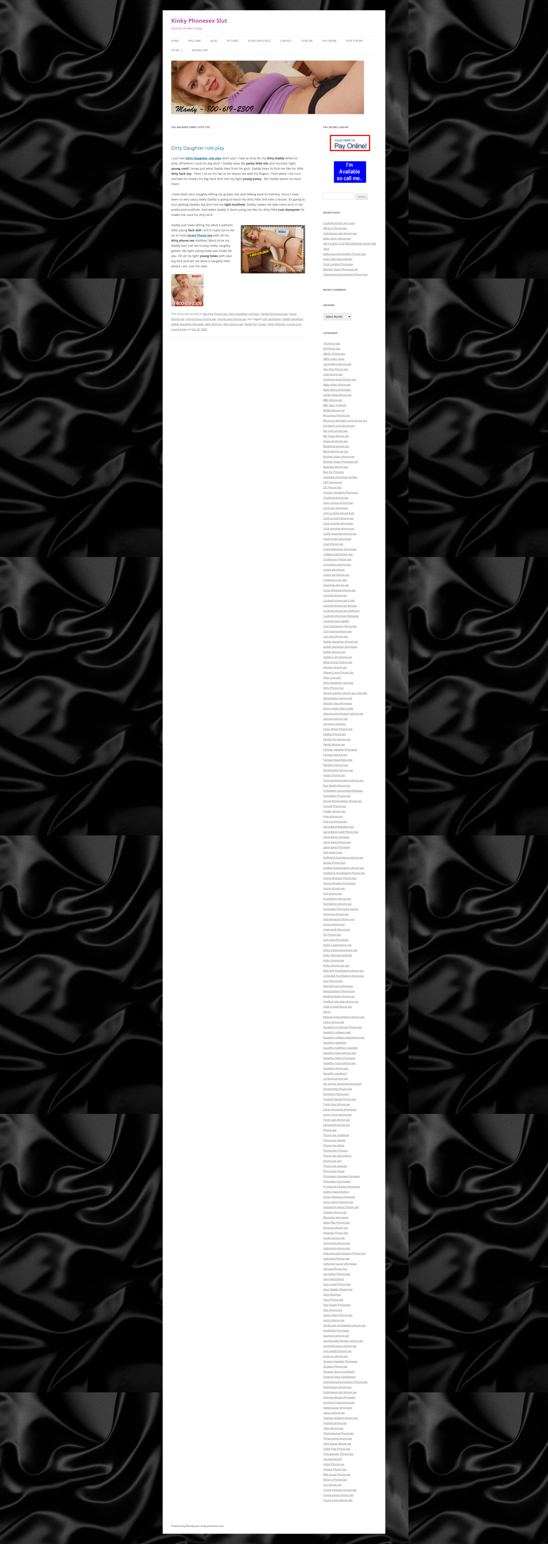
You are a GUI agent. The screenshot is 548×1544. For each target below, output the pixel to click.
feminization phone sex (338, 770)
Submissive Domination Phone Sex (345, 274)
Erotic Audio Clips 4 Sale (338, 708)
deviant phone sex (335, 667)
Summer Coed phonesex (339, 1402)
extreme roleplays (334, 724)
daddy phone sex (334, 652)
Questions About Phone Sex (341, 1207)
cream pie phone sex (336, 575)
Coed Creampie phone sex (340, 534)
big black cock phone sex (339, 426)
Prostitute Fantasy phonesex (341, 1186)
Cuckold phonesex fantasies (341, 616)
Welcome (194, 41)
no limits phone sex (335, 1078)
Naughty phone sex (335, 1068)
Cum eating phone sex (337, 631)
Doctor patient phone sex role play (345, 693)
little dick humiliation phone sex (343, 970)
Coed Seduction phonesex (340, 549)
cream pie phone (334, 570)
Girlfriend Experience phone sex (343, 857)
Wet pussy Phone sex (336, 1474)
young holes (179, 329)
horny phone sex (334, 888)
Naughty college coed (337, 1032)
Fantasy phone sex (335, 755)
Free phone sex (333, 816)
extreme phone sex (335, 719)
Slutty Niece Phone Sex (338, 1315)
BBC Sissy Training (334, 405)
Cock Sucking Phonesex (338, 264)
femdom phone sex (335, 765)
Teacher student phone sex (340, 1418)
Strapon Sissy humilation (339, 1371)
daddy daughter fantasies (187, 324)
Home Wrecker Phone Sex (339, 878)
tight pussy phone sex (337, 1443)
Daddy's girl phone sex (337, 657)
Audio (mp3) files (259, 41)
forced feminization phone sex (342, 801)
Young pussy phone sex (201, 319)
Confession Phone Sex (337, 559)
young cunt (294, 324)
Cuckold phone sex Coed (339, 223)
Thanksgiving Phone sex (338, 1433)
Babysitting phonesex (337, 390)
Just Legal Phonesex (335, 940)
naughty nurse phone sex (339, 1063)
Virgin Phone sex (333, 1464)
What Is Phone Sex (335, 228)
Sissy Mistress (332, 1294)
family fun (250, 324)
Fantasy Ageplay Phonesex (340, 749)
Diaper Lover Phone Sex (338, 672)
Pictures (232, 41)
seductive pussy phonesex (340, 1264)
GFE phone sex (332, 852)
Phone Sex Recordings (337, 1156)
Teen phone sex (333, 1428)
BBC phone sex (332, 400)
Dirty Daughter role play (197, 148)
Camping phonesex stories (340, 477)
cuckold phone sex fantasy (340, 605)
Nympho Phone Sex (336, 1094)
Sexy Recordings (333, 1279)
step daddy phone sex (337, 1351)
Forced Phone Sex (334, 806)
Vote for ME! (354, 41)
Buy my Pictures (333, 472)
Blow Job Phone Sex (335, 451)
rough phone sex (334, 1238)
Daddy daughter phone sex (340, 641)
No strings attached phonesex (342, 1084)
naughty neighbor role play (340, 1048)
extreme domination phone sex (343, 713)
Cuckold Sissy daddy (336, 621)
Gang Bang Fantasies (336, 837)
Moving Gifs (200, 50)
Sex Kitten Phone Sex (336, 1274)
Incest (262, 324)
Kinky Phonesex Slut (199, 20)
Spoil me (307, 41)
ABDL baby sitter (333, 359)
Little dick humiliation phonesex (343, 976)
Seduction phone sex (336, 1248)
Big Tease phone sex (336, 436)
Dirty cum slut (332, 677)
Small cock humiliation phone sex (344, 1325)
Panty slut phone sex (336, 1120)
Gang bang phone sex (337, 842)
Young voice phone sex (232, 319)
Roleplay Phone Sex (335, 1233)
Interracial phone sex (336, 929)
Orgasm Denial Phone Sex (339, 1099)
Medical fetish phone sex (339, 996)
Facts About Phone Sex (338, 729)
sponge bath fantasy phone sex (343, 1341)
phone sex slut (332, 1161)
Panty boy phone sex (336, 1104)
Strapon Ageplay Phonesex (340, 1361)
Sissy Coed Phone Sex (337, 1284)
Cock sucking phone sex (338, 518)
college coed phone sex (338, 554)
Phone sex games (334, 1140)
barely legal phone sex (337, 395)
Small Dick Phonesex (336, 1330)
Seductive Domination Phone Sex (344, 254)
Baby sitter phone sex (337, 238)
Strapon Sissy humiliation (339, 1377)
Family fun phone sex (274, 314)
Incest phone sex (334, 924)
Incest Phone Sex (199, 235)
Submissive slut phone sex (340, 233)
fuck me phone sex (335, 821)
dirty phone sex (233, 324)
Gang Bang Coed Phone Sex (340, 832)
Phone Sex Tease (334, 1171)
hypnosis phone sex (336, 914)
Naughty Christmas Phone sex (342, 1027)
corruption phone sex (337, 564)
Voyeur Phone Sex (335, 1469)
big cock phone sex (335, 431)
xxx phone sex (332, 1485)
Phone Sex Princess (335, 1150)
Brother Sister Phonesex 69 (340, 269)
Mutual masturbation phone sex (344, 1017)
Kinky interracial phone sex (340, 950)
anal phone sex (332, 374)
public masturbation (336, 1192)
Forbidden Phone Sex (337, 796)
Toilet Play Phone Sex (336, 1449)
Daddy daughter (292, 319)
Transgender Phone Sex (338, 1454)
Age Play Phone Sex (215, 314)
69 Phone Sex (331, 348)
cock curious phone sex (338, 503)
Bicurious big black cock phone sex (345, 420)
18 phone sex (331, 343)
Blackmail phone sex (336, 446)
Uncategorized (332, 1459)
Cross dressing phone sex (339, 590)
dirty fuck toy (213, 324)
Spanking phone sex (336, 1336)
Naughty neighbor (335, 1042)
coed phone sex (333, 544)
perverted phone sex (336, 1125)
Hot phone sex (332, 893)
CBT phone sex (332, 482)
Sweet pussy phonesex (337, 1407)
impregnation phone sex (338, 919)
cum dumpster (271, 319)
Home (175, 41)
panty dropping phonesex (339, 1109)
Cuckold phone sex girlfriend (341, 611)
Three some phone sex (337, 1438)
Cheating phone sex (335, 498)
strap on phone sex (335, 1356)
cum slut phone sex (335, 636)
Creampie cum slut (335, 580)
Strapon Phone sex (335, 1366)
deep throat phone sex (337, 662)
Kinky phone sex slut (336, 965)
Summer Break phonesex (339, 1397)
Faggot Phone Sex (334, 734)
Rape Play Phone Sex (336, 1222)
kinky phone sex (333, 960)
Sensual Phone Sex (335, 1269)
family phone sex (334, 744)
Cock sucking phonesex (338, 523)
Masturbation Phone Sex (339, 991)
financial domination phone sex (343, 780)
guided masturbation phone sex (343, 868)
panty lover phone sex (337, 1114)
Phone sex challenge (336, 1135)
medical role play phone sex (341, 1001)
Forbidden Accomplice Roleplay (343, 791)
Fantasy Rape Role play (338, 760)
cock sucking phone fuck (338, 513)
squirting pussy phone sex (340, 1346)
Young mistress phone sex (340, 1490)
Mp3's (327, 1012)
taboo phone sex (334, 1413)
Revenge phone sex (335, 1228)
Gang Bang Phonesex (336, 847)
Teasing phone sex (335, 1423)
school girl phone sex (336, 1243)
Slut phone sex (332, 1310)
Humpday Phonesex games (340, 909)
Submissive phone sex (337, 1387)
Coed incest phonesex (337, 539)
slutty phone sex (333, 1320)
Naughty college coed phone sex (344, 1037)
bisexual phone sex (335, 441)
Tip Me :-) (176, 50)
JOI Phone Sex (332, 935)
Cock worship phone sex (338, 528)
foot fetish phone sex (336, 785)
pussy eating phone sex (338, 1202)
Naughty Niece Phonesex (339, 1058)
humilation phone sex (337, 899)
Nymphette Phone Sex (337, 1089)
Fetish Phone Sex (334, 775)
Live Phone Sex (332, 981)
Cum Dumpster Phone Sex (340, 626)
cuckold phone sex (335, 595)
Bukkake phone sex (335, 467)
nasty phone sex (333, 1022)
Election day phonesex (337, 703)
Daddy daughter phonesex (340, 647)
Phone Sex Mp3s (333, 1145)
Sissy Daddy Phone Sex (338, 1289)
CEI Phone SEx (332, 487)
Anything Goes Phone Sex (339, 379)
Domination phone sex (337, 698)
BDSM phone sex (334, 410)
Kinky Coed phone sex (337, 945)
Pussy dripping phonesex (339, 1197)
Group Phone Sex (334, 863)
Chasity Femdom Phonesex (340, 492)
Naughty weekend (335, 1073)
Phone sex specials (335, 1166)
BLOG (213, 41)
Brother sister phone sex (338, 456)
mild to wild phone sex (337, 1006)
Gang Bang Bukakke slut (338, 827)
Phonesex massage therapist (341, 1176)
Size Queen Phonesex (337, 1305)
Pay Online (329, 41)
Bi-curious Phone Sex (336, 415)
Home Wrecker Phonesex (339, 883)
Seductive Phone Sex (336, 1258)
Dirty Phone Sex (333, 688)
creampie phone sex (336, 585)
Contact (286, 41)
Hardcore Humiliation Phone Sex (344, 873)
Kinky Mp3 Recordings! (337, 259)
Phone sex (330, 1130)
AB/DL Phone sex (334, 354)
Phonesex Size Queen (337, 1181)
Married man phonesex (338, 986)
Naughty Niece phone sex (339, 1053)
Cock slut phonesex (335, 508)
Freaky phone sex (334, 811)
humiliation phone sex (337, 904)
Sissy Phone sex (333, 1300)
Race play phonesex (335, 1217)
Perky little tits (276, 324)
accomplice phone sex (337, 364)
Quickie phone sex (335, 1212)
